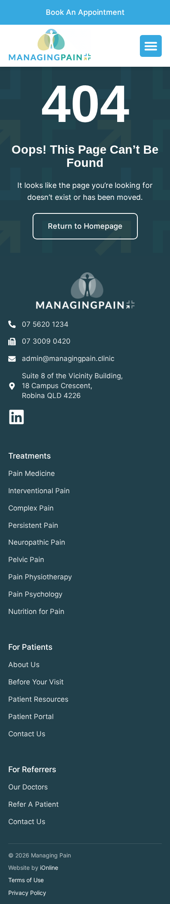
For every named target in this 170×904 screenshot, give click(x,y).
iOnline (49, 867)
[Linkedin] (16, 417)
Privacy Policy (27, 892)
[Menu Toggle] (151, 46)
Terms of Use (26, 879)
